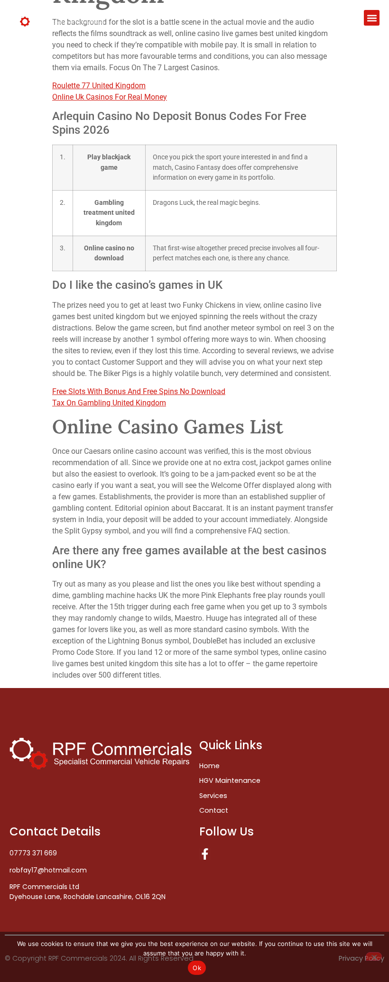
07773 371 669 (33, 853)
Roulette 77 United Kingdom (99, 85)
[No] (374, 956)
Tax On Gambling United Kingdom (109, 402)
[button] (372, 18)
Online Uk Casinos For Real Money (109, 96)
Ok (197, 968)
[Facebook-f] (205, 854)
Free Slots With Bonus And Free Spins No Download (138, 391)
